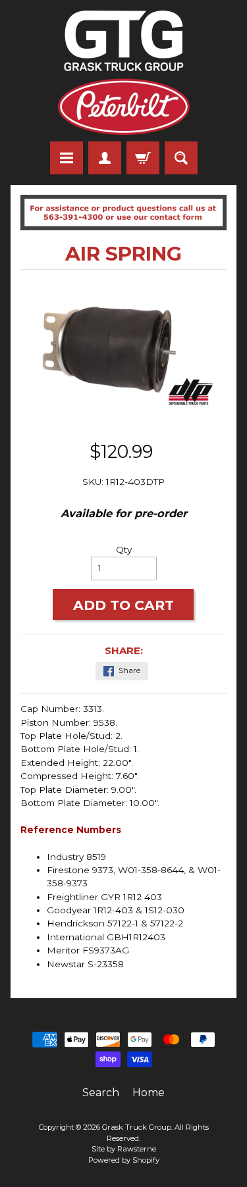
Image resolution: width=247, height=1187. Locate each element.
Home (148, 1092)
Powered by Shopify (123, 1160)
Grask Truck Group (136, 1127)
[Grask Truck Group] (124, 73)
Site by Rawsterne (124, 1148)
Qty (124, 549)
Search (100, 1092)
